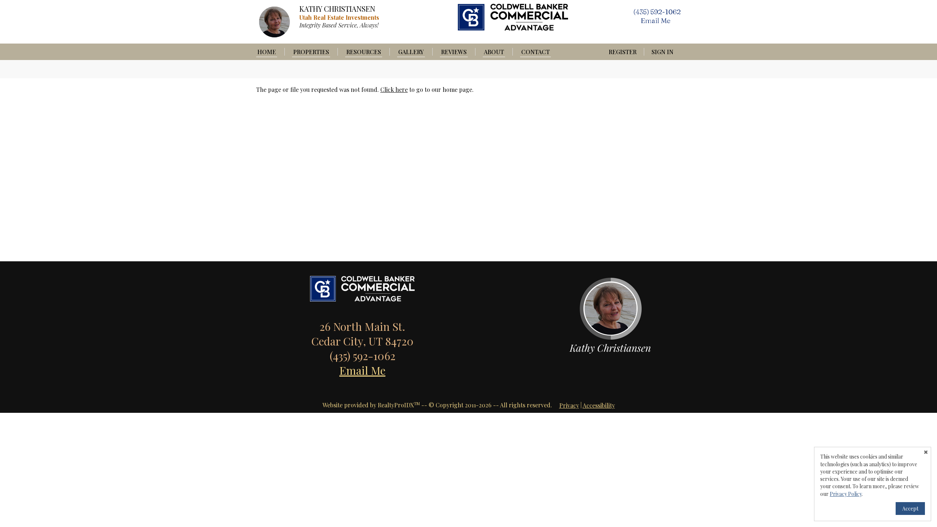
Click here (394, 89)
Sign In (662, 52)
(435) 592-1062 (657, 11)
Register (623, 52)
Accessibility (599, 405)
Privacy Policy (846, 493)
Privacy (569, 405)
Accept (910, 508)
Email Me (362, 370)
